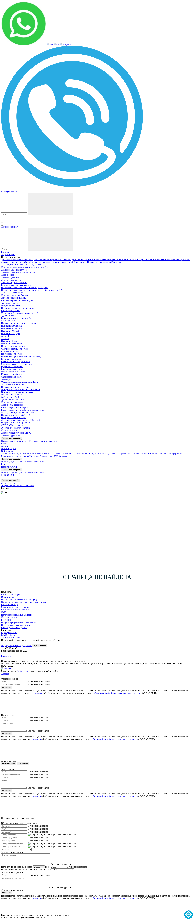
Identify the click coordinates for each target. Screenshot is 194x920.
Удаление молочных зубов (14, 270)
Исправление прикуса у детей (15, 387)
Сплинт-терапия (9, 430)
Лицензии (6, 453)
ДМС (56, 456)
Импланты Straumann (11, 326)
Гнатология (116, 262)
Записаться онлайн (10, 480)
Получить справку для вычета (15, 625)
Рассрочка (34, 441)
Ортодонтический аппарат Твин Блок (19, 382)
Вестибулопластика (10, 310)
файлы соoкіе (23, 671)
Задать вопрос (39, 646)
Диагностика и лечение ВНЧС (16, 433)
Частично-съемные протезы (14, 349)
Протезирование (141, 259)
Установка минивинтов (12, 384)
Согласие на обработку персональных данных (23, 602)
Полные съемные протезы (13, 346)
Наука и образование (121, 453)
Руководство (18, 453)
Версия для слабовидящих (14, 627)
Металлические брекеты (13, 371)
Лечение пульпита (10, 277)
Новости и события (34, 453)
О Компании (7, 451)
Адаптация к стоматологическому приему (21, 264)
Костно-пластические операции (103, 259)
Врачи (4, 443)
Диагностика (80, 262)
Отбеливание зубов (19, 262)
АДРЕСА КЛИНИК (11, 637)
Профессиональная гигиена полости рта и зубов (24, 287)
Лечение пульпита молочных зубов (18, 272)
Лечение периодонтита (12, 280)
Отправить (6, 688)
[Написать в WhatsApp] (24, 44)
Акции (4, 446)
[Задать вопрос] (72, 186)
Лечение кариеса (9, 275)
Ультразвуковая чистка (12, 292)
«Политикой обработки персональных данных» (117, 693)
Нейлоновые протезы (11, 354)
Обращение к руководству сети (16, 645)
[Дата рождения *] (41, 834)
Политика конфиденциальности (16, 615)
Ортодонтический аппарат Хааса (17, 392)
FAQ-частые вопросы (11, 594)
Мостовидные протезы (12, 343)
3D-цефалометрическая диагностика (18, 412)
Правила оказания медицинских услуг (92, 453)
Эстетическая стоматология (163, 259)
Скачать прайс (8, 441)
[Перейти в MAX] (50, 44)
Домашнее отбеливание (12, 399)
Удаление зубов (8, 315)
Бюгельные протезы (11, 351)
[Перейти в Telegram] (65, 44)
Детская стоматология (12, 259)
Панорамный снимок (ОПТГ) (15, 415)
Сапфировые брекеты (11, 377)
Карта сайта (7, 656)
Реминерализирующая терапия (16, 285)
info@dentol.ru (8, 635)
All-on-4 (5, 336)
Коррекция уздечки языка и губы (17, 300)
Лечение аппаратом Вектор (14, 295)
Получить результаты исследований (18, 622)
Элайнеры (6, 379)
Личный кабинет (9, 227)
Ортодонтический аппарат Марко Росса (20, 389)
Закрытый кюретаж (10, 303)
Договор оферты (9, 617)
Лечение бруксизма (10, 435)
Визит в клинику (9, 604)
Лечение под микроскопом (14, 282)
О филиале (23, 764)
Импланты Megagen (10, 333)
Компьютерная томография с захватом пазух (22, 410)
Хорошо (5, 674)
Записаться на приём (11, 438)
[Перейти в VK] (57, 44)
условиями (38, 693)
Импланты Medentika (11, 331)
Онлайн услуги (8, 448)
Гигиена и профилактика (50, 259)
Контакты (49, 453)
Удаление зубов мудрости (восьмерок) (19, 313)
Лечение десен (70, 259)
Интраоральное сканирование (15, 422)
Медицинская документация (15, 456)
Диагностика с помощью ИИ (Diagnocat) (20, 420)
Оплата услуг (22, 441)
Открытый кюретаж (11, 305)
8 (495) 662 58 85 (9, 191)
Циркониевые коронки (12, 366)
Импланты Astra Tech (11, 328)
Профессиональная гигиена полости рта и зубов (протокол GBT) (32, 290)
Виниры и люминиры (11, 359)
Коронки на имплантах (12, 369)
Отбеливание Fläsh (10, 397)
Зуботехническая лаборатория (15, 428)
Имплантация (126, 259)
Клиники (5, 252)
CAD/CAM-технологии (12, 425)
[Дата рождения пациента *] (41, 843)
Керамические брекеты (12, 374)
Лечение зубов (30, 259)
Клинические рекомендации (15, 609)
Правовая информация (171, 453)
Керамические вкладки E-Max (15, 361)
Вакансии (68, 453)
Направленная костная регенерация (18, 323)
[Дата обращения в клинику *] (41, 846)
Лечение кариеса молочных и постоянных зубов (24, 267)
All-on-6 (5, 338)
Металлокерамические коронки (16, 364)
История (58, 453)
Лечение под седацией (63, 262)
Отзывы (63, 456)
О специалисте (8, 764)
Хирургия (83, 259)
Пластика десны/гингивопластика (17, 308)
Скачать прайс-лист (49, 441)
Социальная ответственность (146, 453)
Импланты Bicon (9, 341)
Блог (3, 464)
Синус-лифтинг (8, 321)
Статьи (13, 467)
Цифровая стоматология (99, 262)
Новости (5, 467)
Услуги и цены (8, 254)
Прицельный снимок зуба (13, 417)
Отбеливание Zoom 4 (11, 394)
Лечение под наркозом (40, 262)
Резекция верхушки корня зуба (16, 318)
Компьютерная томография (14, 407)
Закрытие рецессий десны (13, 298)
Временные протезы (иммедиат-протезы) (21, 356)
